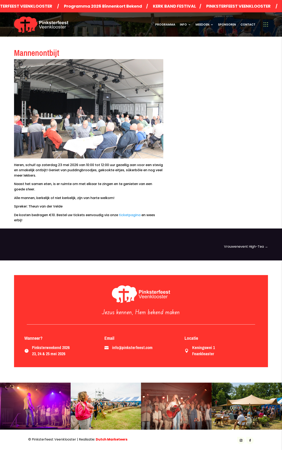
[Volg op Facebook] (250, 440)
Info (183, 24)
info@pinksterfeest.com (132, 347)
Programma (165, 24)
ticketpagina (130, 215)
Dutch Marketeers (111, 439)
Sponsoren (227, 24)
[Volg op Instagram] (241, 440)
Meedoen (202, 24)
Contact (248, 24)
